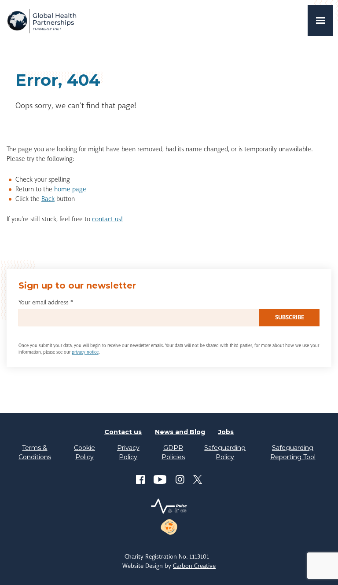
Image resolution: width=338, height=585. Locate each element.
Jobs (226, 432)
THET (41, 20)
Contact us (123, 432)
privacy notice (85, 352)
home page (70, 189)
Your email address (45, 302)
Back (48, 199)
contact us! (107, 219)
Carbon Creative (194, 566)
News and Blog (180, 432)
